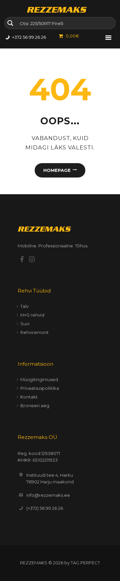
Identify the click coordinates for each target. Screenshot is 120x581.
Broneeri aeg (34, 405)
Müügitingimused (39, 379)
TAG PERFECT (85, 562)
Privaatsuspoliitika (39, 388)
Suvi (24, 323)
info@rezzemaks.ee (48, 495)
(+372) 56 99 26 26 (44, 508)
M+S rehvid (32, 315)
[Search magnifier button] (10, 23)
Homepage (57, 170)
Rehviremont (34, 332)
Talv (24, 306)
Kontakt (29, 396)
